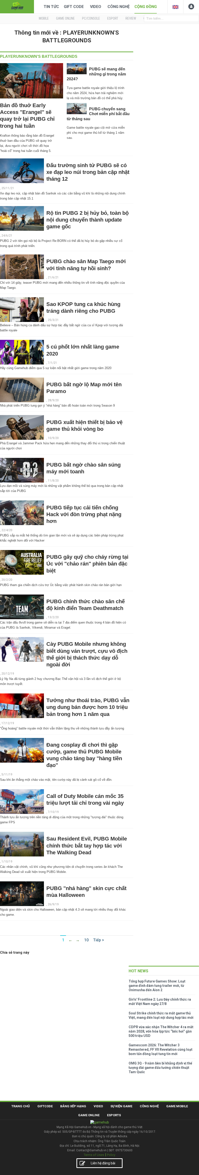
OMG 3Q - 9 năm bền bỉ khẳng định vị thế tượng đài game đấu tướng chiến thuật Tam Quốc (160, 1067)
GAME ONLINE (65, 18)
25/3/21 (53, 320)
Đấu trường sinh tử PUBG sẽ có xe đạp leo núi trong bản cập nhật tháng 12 (87, 172)
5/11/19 (6, 774)
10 (86, 940)
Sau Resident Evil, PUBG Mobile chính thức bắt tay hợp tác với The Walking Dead (86, 845)
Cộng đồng (145, 6)
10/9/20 (53, 438)
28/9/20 (53, 400)
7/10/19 (53, 812)
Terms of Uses (94, 1155)
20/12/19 (7, 673)
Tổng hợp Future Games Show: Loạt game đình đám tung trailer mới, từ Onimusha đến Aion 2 (157, 985)
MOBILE (44, 18)
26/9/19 (53, 904)
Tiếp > (98, 940)
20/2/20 (6, 579)
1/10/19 (6, 861)
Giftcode (45, 1106)
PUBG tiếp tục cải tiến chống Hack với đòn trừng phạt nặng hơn (83, 514)
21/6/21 (53, 277)
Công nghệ (119, 6)
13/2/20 (53, 617)
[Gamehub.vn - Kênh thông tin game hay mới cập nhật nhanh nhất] (17, 6)
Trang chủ (20, 1106)
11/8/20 (53, 480)
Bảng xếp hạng (73, 1106)
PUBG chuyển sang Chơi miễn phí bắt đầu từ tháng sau (98, 114)
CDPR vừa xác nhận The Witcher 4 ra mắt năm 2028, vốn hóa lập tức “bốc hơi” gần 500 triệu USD (161, 1031)
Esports (114, 1115)
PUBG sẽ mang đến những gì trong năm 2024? (96, 74)
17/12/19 (7, 723)
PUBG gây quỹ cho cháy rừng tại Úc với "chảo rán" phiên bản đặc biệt (87, 563)
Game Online (89, 1115)
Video (95, 6)
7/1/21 (52, 362)
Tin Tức (51, 6)
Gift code (74, 6)
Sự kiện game (121, 1106)
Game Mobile (177, 1106)
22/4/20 (6, 530)
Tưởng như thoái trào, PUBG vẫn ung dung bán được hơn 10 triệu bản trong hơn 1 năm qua (87, 707)
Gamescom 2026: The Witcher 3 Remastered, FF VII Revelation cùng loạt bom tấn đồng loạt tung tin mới (160, 1049)
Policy (111, 1155)
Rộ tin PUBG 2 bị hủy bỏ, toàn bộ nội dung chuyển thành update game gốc (87, 220)
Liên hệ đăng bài (103, 1163)
